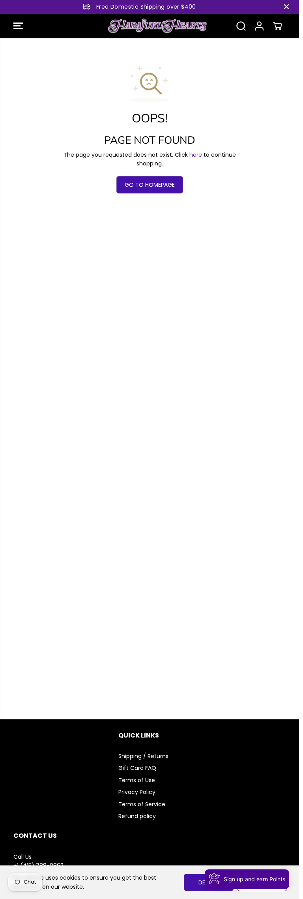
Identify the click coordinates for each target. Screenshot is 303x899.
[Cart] (277, 26)
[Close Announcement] (286, 6)
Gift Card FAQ (137, 768)
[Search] (241, 26)
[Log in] (259, 26)
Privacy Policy (136, 792)
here (195, 155)
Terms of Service (141, 804)
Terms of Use (136, 780)
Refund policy (137, 816)
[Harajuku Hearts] (147, 26)
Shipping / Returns (143, 756)
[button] (18, 26)
